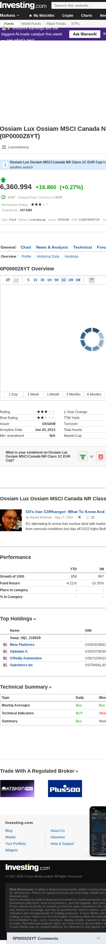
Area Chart (16, 280)
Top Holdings (16, 618)
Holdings (72, 257)
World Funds (31, 24)
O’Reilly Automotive (26, 658)
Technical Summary (24, 687)
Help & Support (62, 844)
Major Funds (56, 24)
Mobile (10, 837)
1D (63, 280)
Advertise (58, 837)
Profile (26, 257)
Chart (26, 247)
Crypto (67, 16)
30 (42, 280)
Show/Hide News (91, 280)
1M (77, 280)
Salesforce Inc (21, 665)
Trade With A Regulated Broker (37, 771)
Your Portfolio (15, 844)
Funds (9, 24)
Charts (86, 16)
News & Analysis (52, 247)
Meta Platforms (22, 645)
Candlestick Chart (8, 280)
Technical (82, 247)
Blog (8, 831)
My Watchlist (43, 16)
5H (56, 280)
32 (92, 517)
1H (49, 280)
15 (35, 280)
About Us (58, 831)
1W (70, 280)
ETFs (75, 24)
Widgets (11, 850)
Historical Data (48, 257)
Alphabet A (19, 651)
